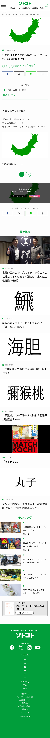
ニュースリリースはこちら (25, 697)
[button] (7, 73)
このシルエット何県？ (17, 89)
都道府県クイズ (18, 66)
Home (4, 12)
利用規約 (25, 703)
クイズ (6, 66)
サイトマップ (25, 712)
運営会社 (25, 709)
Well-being (25, 681)
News (25, 688)
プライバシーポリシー (25, 706)
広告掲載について (25, 700)
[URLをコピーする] (42, 73)
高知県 (31, 66)
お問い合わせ (25, 694)
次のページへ (9, 94)
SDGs (25, 685)
